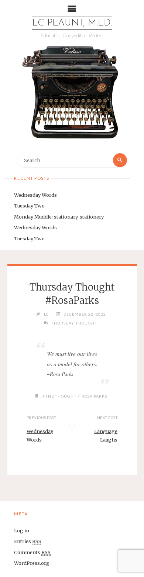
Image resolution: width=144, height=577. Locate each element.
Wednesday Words (35, 195)
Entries (27, 541)
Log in (21, 530)
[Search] (120, 160)
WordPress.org (31, 563)
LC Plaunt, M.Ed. (72, 23)
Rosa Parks (94, 396)
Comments (32, 552)
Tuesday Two (29, 206)
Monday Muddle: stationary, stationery (59, 217)
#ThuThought (59, 396)
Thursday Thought (74, 323)
